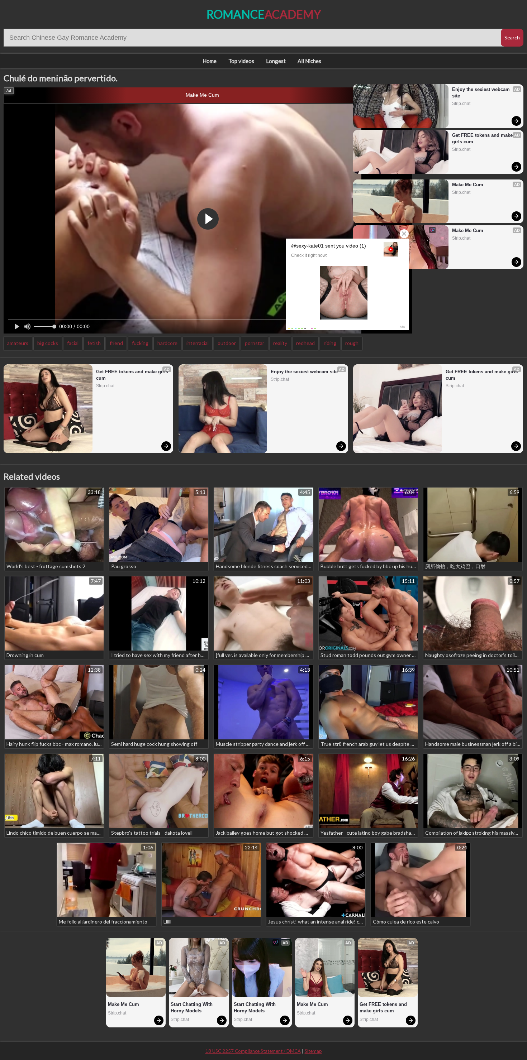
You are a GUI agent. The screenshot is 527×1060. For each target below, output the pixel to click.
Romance (263, 14)
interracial (197, 343)
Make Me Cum (202, 95)
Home (210, 61)
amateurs (17, 343)
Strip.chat (461, 103)
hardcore (167, 343)
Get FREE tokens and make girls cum (483, 138)
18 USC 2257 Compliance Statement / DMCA (253, 1051)
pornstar (254, 343)
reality (280, 343)
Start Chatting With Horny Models (192, 1007)
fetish (94, 343)
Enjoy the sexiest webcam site (481, 93)
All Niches (309, 61)
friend (116, 343)
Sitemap (313, 1051)
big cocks (47, 343)
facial (73, 343)
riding (330, 343)
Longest (276, 61)
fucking (140, 343)
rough (352, 343)
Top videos (241, 61)
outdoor (227, 343)
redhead (305, 343)
